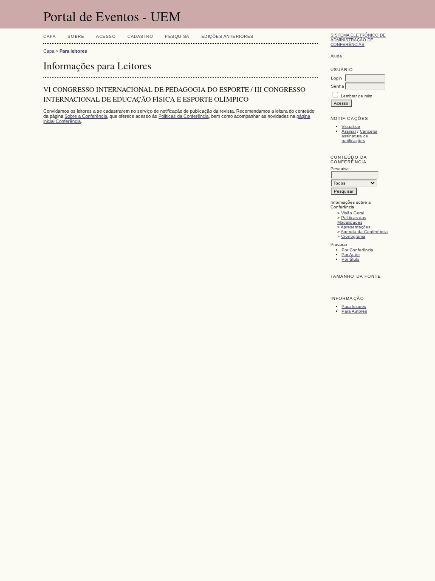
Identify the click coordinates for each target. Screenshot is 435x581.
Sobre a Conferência (86, 116)
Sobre (76, 36)
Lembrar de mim (356, 96)
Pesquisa (177, 36)
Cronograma (353, 236)
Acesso (106, 36)
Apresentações (355, 227)
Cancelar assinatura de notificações (359, 136)
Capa (49, 36)
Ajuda (336, 56)
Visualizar (351, 126)
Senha (337, 86)
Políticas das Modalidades (351, 220)
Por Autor (351, 254)
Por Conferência (357, 250)
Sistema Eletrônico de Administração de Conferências (358, 40)
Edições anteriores (227, 36)
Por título (350, 259)
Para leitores (354, 306)
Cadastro (140, 36)
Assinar (349, 131)
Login (336, 78)
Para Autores (354, 311)
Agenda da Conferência (364, 231)
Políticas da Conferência (183, 116)
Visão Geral (352, 213)
